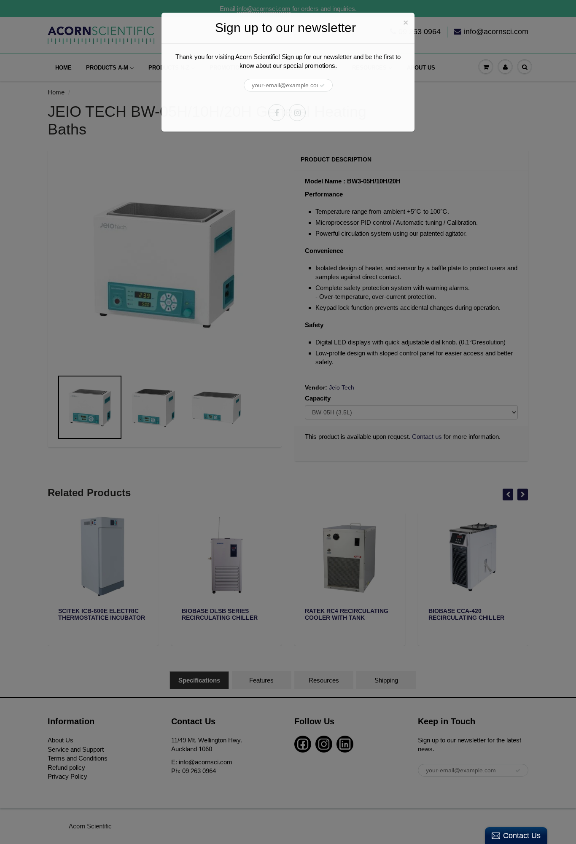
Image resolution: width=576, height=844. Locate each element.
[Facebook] (276, 112)
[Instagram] (297, 112)
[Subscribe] (322, 85)
